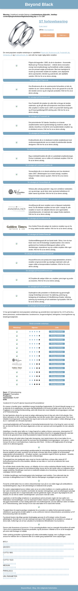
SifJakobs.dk (7, 55)
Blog (34, 588)
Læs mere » (47, 35)
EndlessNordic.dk (21, 55)
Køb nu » (63, 35)
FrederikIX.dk (65, 52)
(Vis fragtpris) (49, 30)
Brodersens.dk (54, 52)
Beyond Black (39, 4)
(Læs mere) (43, 26)
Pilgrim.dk (44, 52)
